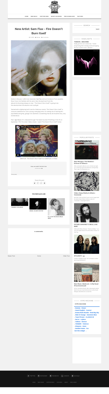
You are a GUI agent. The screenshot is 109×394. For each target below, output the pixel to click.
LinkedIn (66, 376)
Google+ (77, 376)
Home (39, 256)
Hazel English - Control (83, 310)
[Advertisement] (86, 105)
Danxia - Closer (80, 308)
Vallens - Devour (81, 321)
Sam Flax (39, 99)
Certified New (50, 382)
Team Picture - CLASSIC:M (84, 317)
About (66, 382)
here (30, 122)
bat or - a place (80, 319)
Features (80, 16)
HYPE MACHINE (80, 304)
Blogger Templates (90, 391)
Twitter (32, 376)
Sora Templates (77, 391)
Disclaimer (73, 382)
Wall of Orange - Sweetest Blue (86, 315)
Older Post (66, 256)
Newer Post (11, 256)
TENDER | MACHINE (81, 42)
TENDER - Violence (82, 324)
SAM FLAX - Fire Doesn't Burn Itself (30, 159)
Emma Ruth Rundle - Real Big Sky (87, 312)
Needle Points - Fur (82, 328)
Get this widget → (80, 331)
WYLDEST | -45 (79, 256)
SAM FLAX (48, 159)
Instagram (43, 376)
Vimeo (55, 159)
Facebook (55, 376)
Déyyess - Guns (80, 326)
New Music (41, 382)
